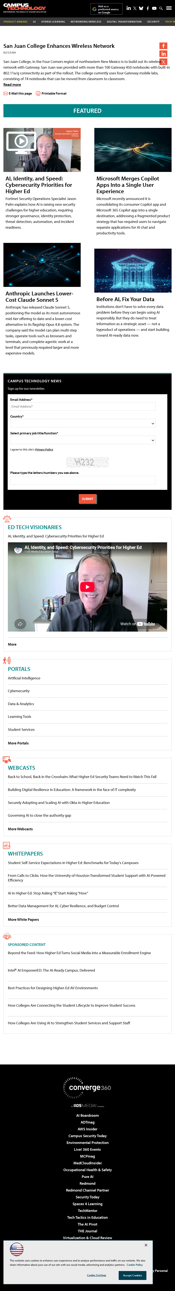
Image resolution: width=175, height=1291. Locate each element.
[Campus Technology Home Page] (24, 7)
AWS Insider (87, 1129)
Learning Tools (19, 716)
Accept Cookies (132, 1275)
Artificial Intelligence (24, 678)
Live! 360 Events (87, 1149)
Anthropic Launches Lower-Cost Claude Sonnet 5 (39, 296)
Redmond (87, 1183)
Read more (12, 84)
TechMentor (87, 1210)
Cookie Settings (96, 1275)
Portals (19, 668)
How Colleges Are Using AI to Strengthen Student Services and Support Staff (69, 1023)
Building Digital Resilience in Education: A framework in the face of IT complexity (72, 789)
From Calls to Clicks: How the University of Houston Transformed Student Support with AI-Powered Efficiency (86, 878)
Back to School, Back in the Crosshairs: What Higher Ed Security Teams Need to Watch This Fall (82, 776)
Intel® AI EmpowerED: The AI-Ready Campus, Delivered (51, 970)
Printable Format (54, 93)
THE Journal (87, 1231)
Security (153, 21)
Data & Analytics (21, 703)
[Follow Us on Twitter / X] (135, 8)
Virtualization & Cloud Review (87, 1237)
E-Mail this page (20, 93)
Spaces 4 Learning (87, 1203)
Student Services (21, 729)
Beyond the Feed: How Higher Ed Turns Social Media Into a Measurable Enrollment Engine (79, 953)
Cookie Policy (135, 1264)
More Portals (18, 743)
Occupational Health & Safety (87, 1169)
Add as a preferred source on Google (108, 9)
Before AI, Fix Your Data (125, 299)
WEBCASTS (21, 767)
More (12, 644)
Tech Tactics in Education (87, 1217)
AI (34, 21)
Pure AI (87, 1176)
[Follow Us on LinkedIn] (129, 8)
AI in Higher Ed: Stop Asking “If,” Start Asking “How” (48, 893)
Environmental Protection (88, 1142)
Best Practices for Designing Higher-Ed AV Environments (53, 988)
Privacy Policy (44, 449)
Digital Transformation (124, 21)
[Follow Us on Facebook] (148, 8)
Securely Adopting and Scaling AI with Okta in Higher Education (59, 802)
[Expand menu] (169, 9)
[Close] (146, 1245)
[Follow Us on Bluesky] (141, 8)
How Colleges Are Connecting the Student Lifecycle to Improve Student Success (71, 1005)
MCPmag (87, 1156)
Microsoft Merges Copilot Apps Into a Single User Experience (127, 184)
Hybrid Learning (53, 21)
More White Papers (23, 919)
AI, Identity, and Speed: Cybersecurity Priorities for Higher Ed (39, 184)
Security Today (87, 1197)
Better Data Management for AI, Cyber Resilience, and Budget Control (63, 905)
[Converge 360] (87, 1087)
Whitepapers (25, 853)
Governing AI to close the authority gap (39, 815)
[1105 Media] (87, 1105)
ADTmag (88, 1122)
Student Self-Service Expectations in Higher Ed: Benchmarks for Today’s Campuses (73, 862)
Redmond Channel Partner (87, 1190)
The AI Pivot (87, 1224)
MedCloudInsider (87, 1163)
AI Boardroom (87, 1115)
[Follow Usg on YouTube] (154, 8)
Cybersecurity (18, 690)
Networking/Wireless (86, 21)
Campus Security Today (88, 1135)
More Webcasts (20, 828)
